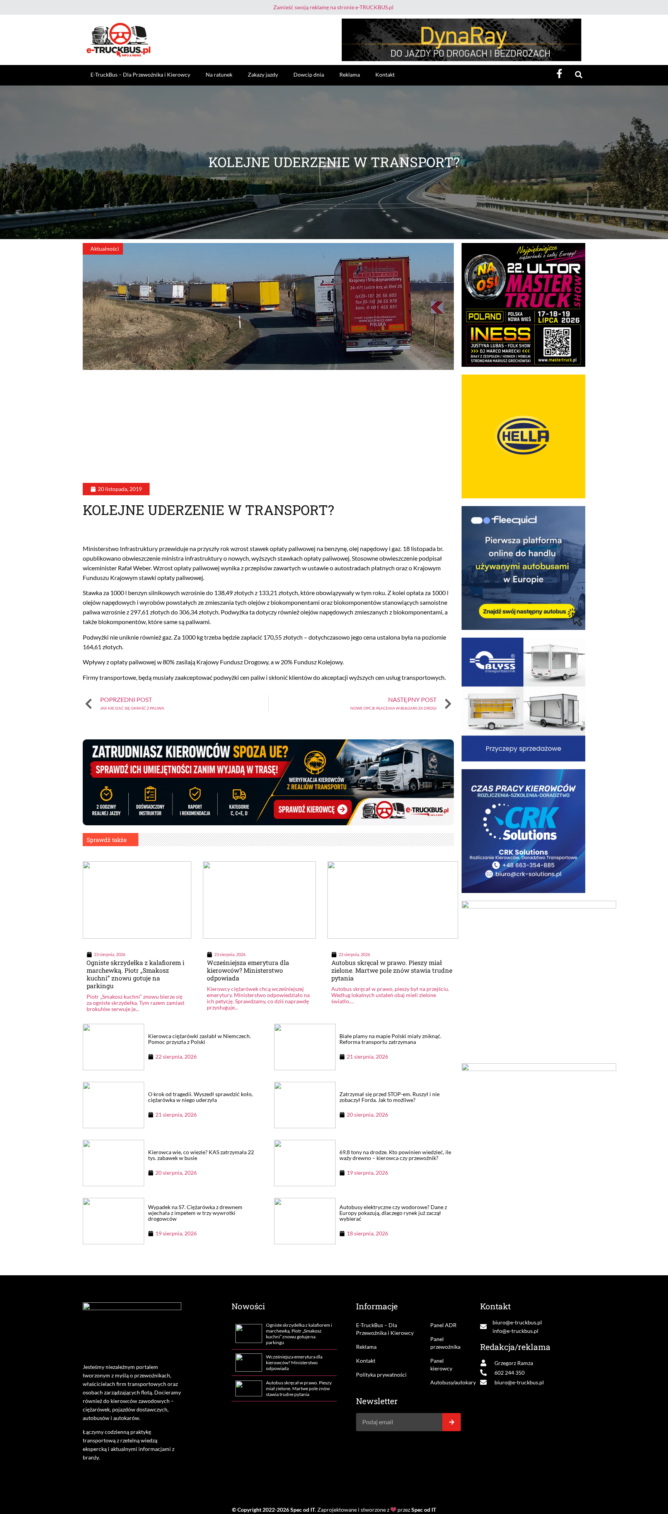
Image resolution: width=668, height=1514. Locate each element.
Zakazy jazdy (263, 74)
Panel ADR (443, 1325)
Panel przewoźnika (445, 1343)
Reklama (349, 74)
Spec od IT (302, 1509)
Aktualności (104, 248)
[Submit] (451, 1422)
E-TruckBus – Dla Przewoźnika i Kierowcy (140, 74)
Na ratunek (219, 74)
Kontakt (385, 74)
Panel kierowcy (441, 1364)
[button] (578, 75)
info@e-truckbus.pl (515, 1331)
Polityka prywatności (381, 1374)
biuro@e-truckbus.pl (517, 1322)
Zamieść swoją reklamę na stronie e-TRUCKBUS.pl (333, 7)
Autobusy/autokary (445, 1382)
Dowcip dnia (308, 74)
